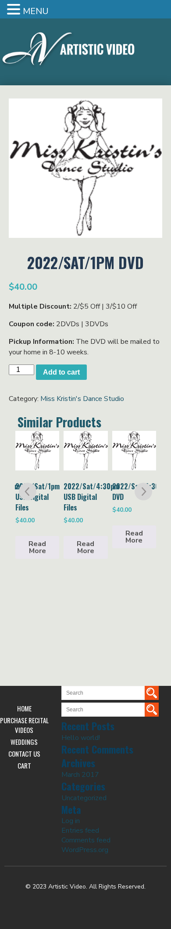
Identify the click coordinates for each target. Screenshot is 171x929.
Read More (37, 547)
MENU (36, 11)
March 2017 (80, 775)
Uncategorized (84, 798)
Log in (70, 821)
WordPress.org (84, 850)
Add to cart (61, 372)
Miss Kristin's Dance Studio (82, 399)
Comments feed (85, 840)
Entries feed (80, 830)
